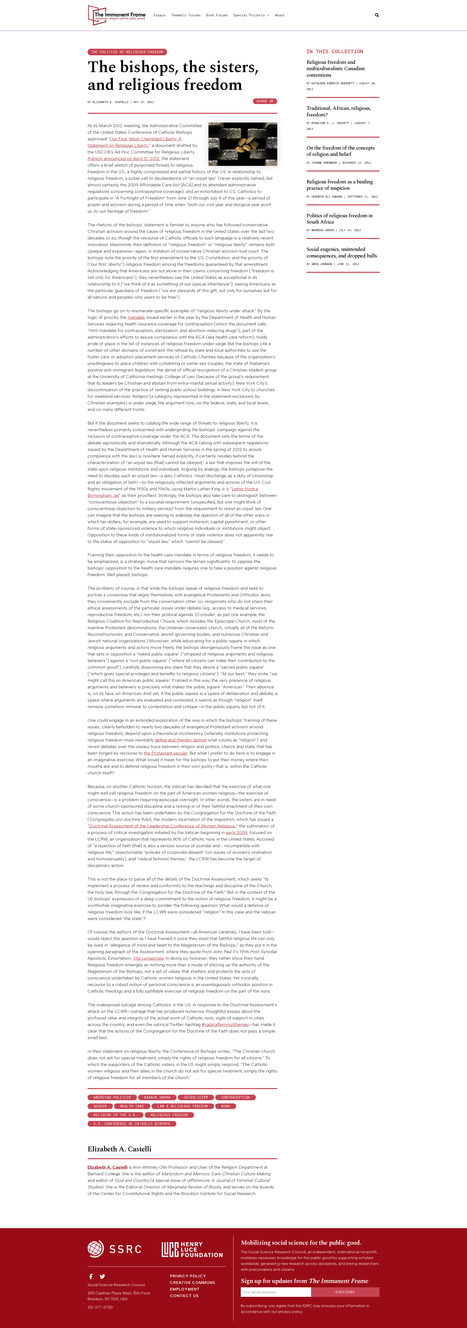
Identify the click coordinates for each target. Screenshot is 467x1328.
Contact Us (184, 1295)
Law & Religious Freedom (183, 1106)
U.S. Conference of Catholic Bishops (132, 1124)
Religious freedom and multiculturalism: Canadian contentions (335, 68)
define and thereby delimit (181, 740)
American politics (112, 1097)
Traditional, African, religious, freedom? (338, 111)
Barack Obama (157, 1097)
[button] (267, 15)
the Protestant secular (166, 753)
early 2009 (236, 832)
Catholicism (196, 1097)
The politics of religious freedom (127, 52)
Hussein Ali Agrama (327, 197)
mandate (136, 317)
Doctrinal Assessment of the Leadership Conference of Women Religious (162, 826)
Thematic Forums (185, 15)
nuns (225, 1106)
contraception (235, 1097)
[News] (91, 1277)
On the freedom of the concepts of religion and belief (340, 151)
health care (132, 1106)
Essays (159, 15)
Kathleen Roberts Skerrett (333, 83)
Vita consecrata (148, 958)
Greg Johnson (322, 264)
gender (100, 1106)
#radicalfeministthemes (225, 1024)
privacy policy (290, 1311)
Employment (185, 1289)
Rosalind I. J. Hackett (330, 123)
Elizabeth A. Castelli (110, 102)
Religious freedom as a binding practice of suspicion (339, 185)
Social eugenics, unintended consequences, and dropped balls (341, 252)
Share (263, 101)
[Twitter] (102, 1277)
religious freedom (169, 1115)
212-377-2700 (100, 1307)
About (280, 15)
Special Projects (249, 15)
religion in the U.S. (115, 1115)
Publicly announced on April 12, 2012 (124, 158)
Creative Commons (192, 1282)
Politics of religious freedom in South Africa (339, 219)
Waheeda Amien (323, 230)
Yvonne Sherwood (324, 163)
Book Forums (217, 15)
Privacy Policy (188, 1276)
